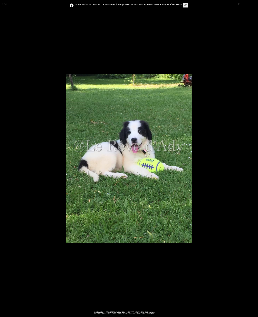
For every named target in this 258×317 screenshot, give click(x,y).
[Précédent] (6, 158)
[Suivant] (252, 158)
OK (185, 5)
